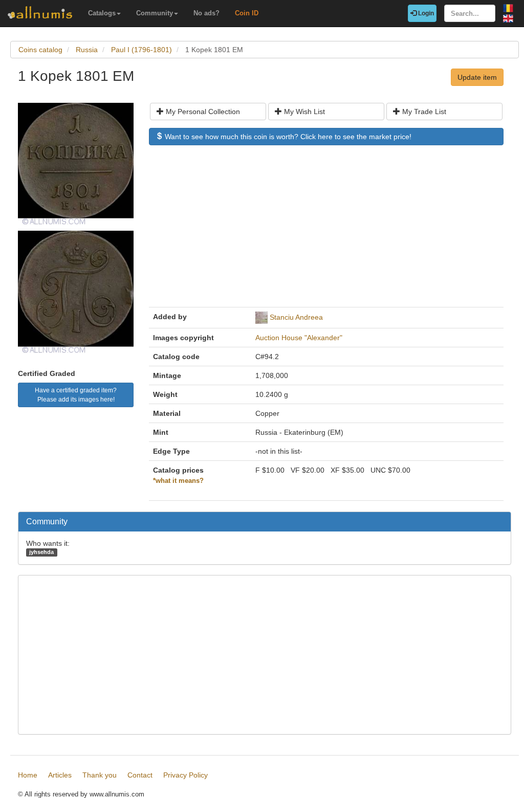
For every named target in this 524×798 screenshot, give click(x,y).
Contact (139, 775)
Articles (60, 775)
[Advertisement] (326, 231)
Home (27, 775)
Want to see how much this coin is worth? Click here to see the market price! (287, 136)
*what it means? (178, 480)
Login (425, 13)
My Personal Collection (202, 111)
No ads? (206, 13)
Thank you (99, 775)
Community (154, 13)
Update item (477, 77)
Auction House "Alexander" (298, 338)
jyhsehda (41, 552)
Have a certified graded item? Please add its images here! (76, 395)
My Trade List (423, 111)
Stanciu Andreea (296, 317)
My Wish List (303, 111)
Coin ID (246, 13)
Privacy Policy (185, 775)
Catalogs (102, 13)
